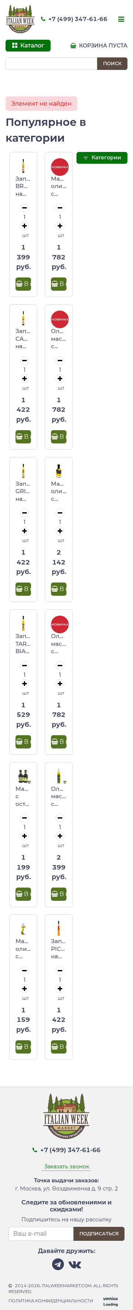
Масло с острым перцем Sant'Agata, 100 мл (23, 796)
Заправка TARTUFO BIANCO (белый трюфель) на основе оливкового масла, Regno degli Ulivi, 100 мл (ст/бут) (23, 644)
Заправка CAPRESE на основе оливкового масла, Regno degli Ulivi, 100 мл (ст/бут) (23, 339)
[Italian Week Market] (20, 19)
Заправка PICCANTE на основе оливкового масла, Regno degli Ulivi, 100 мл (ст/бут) (58, 949)
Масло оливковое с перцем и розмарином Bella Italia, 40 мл (23, 949)
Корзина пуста (102, 45)
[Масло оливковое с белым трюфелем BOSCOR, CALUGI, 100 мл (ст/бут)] (58, 471)
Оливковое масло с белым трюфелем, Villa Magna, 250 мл (58, 796)
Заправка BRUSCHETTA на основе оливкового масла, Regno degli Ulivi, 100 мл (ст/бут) (23, 186)
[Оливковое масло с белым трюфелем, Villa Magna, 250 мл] (58, 776)
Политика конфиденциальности (50, 1300)
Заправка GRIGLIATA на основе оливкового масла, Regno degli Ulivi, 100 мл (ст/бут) (23, 491)
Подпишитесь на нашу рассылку (66, 1219)
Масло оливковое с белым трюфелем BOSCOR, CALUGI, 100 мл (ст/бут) (58, 491)
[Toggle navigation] (120, 20)
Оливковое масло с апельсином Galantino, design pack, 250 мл (58, 339)
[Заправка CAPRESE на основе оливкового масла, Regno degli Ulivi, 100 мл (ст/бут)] (23, 318)
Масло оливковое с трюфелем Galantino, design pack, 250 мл (58, 186)
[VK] (74, 1266)
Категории (105, 157)
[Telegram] (58, 1266)
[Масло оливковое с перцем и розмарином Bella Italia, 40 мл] (23, 928)
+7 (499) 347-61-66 (77, 18)
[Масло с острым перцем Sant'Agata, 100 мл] (23, 776)
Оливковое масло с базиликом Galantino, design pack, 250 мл (58, 644)
